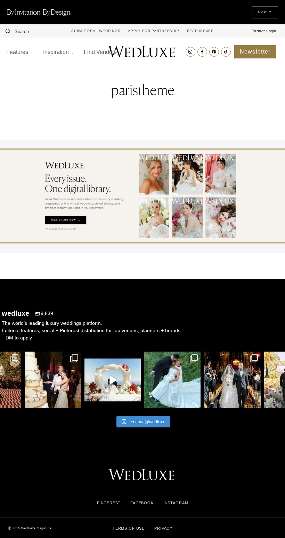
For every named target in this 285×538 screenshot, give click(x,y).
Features (17, 52)
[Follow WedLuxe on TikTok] (226, 52)
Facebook (142, 503)
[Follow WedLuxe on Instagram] (190, 52)
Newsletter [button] (255, 52)
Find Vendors (100, 52)
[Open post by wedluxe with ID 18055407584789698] (53, 380)
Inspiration (56, 52)
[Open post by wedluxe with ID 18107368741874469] (112, 380)
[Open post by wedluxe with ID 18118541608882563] (232, 380)
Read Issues (200, 31)
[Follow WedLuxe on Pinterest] (214, 52)
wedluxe (52, 358)
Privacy (163, 528)
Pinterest (109, 503)
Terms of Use (129, 528)
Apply (265, 12)
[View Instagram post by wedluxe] (15, 401)
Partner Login (264, 31)
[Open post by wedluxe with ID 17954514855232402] (172, 380)
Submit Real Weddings (95, 31)
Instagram (175, 503)
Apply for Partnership (153, 31)
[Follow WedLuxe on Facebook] (202, 52)
